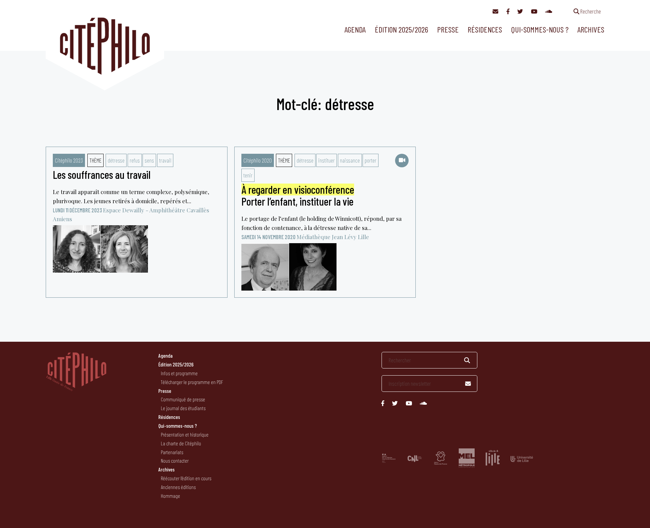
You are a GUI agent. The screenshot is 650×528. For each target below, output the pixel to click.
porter (370, 160)
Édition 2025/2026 (401, 29)
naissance (350, 160)
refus (135, 160)
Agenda (355, 29)
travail (165, 160)
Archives (590, 29)
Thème (95, 160)
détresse (116, 160)
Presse (448, 29)
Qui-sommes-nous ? (539, 29)
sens (149, 160)
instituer (326, 160)
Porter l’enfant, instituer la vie (297, 196)
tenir (248, 175)
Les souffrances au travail (102, 174)
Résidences (485, 29)
